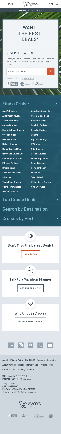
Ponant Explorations (40, 158)
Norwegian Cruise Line (13, 153)
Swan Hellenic (37, 177)
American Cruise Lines (41, 111)
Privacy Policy (29, 79)
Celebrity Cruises (39, 125)
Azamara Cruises (38, 120)
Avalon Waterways (10, 120)
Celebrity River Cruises (13, 130)
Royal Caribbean (38, 168)
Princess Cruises (10, 163)
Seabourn (35, 172)
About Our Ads (9, 364)
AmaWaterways (9, 111)
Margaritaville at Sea (11, 149)
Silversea (6, 177)
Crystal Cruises (9, 134)
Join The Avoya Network (23, 369)
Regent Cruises (38, 163)
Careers (6, 369)
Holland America (9, 144)
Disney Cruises (9, 139)
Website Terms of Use (28, 364)
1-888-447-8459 (23, 376)
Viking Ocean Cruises (41, 182)
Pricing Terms (47, 364)
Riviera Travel (8, 168)
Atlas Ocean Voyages (11, 116)
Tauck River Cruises (11, 182)
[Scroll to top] (54, 428)
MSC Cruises (37, 149)
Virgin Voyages (38, 187)
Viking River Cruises (11, 187)
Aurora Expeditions (40, 116)
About (5, 360)
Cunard (34, 134)
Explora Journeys (39, 139)
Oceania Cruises (38, 153)
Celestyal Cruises (39, 130)
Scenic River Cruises (11, 172)
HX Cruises (36, 144)
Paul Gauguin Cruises (12, 158)
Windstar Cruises (10, 191)
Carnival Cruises (9, 125)
